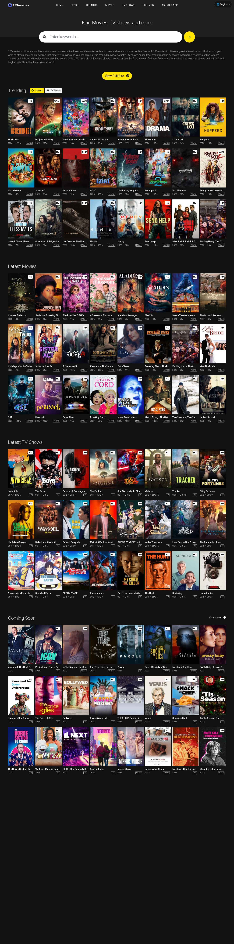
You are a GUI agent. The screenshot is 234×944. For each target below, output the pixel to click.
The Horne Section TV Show (22, 769)
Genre (74, 5)
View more (215, 617)
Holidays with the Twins (20, 366)
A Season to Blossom (101, 315)
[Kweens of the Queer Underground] (21, 695)
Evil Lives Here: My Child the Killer (134, 593)
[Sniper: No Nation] (103, 117)
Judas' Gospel (207, 417)
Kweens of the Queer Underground (26, 718)
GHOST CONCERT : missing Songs (135, 542)
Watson (149, 491)
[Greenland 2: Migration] (48, 218)
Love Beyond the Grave (184, 542)
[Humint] (103, 218)
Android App (170, 5)
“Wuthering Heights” (127, 190)
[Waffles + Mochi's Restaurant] (48, 746)
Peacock (39, 417)
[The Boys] (48, 468)
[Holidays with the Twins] (21, 343)
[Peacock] (48, 394)
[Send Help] (158, 218)
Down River (68, 417)
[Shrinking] (185, 570)
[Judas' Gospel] (213, 394)
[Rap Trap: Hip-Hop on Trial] (103, 644)
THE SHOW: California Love (131, 718)
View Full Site (115, 76)
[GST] (21, 394)
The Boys (40, 491)
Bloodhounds (97, 593)
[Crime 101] (185, 117)
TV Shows (128, 5)
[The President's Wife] (76, 292)
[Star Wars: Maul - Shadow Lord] (130, 468)
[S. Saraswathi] (76, 343)
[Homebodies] (213, 570)
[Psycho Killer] (76, 167)
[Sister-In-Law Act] (48, 343)
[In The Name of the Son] (76, 644)
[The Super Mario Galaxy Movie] (76, 117)
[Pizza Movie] (21, 167)
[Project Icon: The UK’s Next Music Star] (48, 644)
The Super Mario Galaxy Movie (78, 139)
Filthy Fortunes (207, 491)
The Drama (150, 139)
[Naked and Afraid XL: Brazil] (48, 519)
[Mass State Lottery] (130, 394)
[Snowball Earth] (48, 570)
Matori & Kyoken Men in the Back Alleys (110, 542)
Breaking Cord (97, 417)
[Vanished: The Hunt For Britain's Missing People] (21, 644)
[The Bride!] (21, 117)
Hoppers (204, 139)
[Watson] (158, 468)
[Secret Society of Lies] (158, 644)
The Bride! (13, 139)
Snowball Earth (43, 593)
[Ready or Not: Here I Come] (213, 167)
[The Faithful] (103, 468)
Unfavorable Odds (154, 769)
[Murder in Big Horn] (185, 644)
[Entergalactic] (103, 746)
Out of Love (123, 366)
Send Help (150, 241)
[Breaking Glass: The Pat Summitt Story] (158, 343)
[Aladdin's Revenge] (130, 292)
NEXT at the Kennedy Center (77, 769)
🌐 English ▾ (223, 4)
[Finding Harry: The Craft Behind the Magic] (213, 218)
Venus (148, 718)
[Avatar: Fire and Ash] (130, 117)
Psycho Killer (70, 190)
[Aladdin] (158, 292)
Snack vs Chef (179, 718)
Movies (109, 5)
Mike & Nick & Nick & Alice (185, 241)
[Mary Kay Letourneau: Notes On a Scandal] (213, 746)
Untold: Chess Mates (18, 241)
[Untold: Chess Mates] (21, 218)
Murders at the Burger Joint (186, 769)
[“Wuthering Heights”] (130, 167)
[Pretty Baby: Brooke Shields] (213, 644)
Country (92, 5)
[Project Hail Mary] (48, 117)
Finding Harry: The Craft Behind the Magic (194, 366)
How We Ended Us (17, 315)
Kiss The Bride (207, 366)
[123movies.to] (19, 5)
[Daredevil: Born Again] (76, 468)
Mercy (120, 241)
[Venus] (158, 695)
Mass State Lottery (127, 417)
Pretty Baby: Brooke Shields (214, 667)
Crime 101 (177, 139)
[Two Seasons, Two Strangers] (185, 394)
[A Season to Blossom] (103, 292)
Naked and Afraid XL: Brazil (49, 542)
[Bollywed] (76, 695)
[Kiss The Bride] (213, 343)
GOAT (93, 190)
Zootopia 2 (150, 190)
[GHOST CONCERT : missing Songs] (130, 519)
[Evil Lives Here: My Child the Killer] (130, 570)
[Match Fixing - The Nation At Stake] (158, 394)
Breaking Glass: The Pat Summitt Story (165, 366)
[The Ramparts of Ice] (213, 519)
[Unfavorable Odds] (158, 746)
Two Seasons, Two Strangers (187, 417)
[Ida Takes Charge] (21, 519)
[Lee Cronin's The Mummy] (76, 218)
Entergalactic (97, 769)
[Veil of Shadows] (158, 519)
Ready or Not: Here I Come (213, 190)
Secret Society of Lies (156, 667)
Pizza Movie (14, 190)
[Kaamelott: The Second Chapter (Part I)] (103, 343)
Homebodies (206, 593)
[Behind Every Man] (76, 519)
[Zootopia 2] (158, 167)
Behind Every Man (72, 542)
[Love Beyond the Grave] (185, 519)
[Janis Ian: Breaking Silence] (48, 292)
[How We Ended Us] (21, 292)
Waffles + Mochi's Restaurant (50, 769)
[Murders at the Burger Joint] (185, 746)
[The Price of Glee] (48, 695)
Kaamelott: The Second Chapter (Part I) (110, 366)
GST (10, 417)
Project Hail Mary (44, 139)
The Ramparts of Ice (210, 542)
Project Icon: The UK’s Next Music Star (55, 667)
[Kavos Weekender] (103, 695)
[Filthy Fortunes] (213, 468)
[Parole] (130, 644)
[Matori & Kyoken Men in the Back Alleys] (103, 519)
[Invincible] (21, 468)
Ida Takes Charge (17, 542)
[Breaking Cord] (103, 394)
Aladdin (149, 315)
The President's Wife (73, 315)
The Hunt (149, 593)
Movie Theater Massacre (185, 315)
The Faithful (96, 491)
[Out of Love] (130, 343)
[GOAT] (103, 167)
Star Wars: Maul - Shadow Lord (133, 491)
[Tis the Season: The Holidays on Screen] (213, 695)
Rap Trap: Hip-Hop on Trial (104, 667)
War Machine (179, 190)
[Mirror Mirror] (130, 746)
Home (59, 5)
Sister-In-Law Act (44, 366)
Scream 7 (40, 190)
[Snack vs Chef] (185, 695)
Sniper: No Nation (99, 139)
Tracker (176, 491)
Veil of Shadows (153, 542)
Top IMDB (148, 5)
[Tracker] (185, 468)
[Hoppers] (213, 117)
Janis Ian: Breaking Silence (49, 315)
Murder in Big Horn (182, 667)
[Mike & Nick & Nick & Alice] (185, 218)
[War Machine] (185, 167)
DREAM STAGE (70, 593)
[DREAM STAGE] (76, 570)
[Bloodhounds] (103, 570)
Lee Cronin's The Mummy (76, 241)
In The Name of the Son (75, 667)
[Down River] (76, 394)
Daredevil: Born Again (74, 491)
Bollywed (67, 718)
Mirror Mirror (124, 769)
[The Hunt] (158, 570)
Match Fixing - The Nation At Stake (162, 417)
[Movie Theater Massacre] (185, 292)
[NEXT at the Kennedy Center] (76, 746)
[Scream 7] (48, 167)
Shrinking (177, 593)
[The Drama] (158, 117)
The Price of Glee (44, 718)
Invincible (13, 491)
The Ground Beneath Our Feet (215, 315)
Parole (120, 667)
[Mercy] (130, 218)
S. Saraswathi (70, 366)
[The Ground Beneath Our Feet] (213, 292)
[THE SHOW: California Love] (130, 695)
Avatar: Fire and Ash (127, 139)
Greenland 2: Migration (47, 241)
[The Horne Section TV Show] (21, 746)
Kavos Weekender (99, 718)
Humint (94, 241)
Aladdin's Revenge (127, 315)
